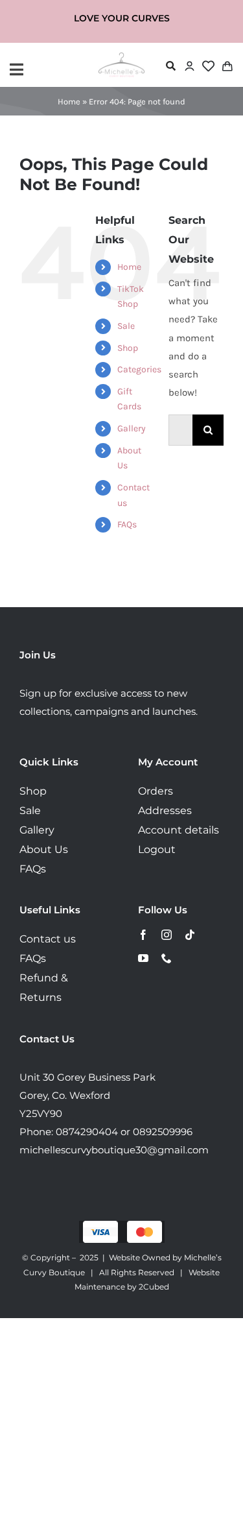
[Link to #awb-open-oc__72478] (171, 66)
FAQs (127, 524)
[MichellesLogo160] (121, 57)
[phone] (166, 958)
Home (69, 101)
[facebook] (143, 935)
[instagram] (166, 935)
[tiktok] (190, 935)
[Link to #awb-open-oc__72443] (51, 69)
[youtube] (143, 958)
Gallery (131, 428)
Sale (126, 325)
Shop (127, 348)
